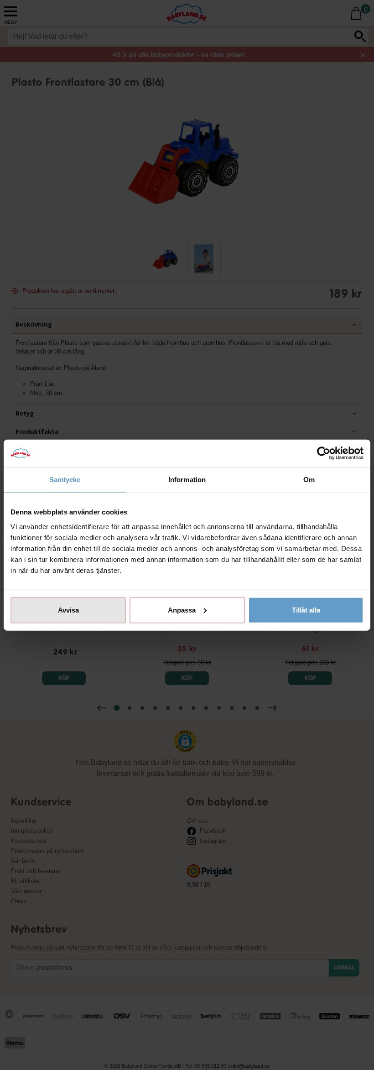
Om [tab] (309, 479)
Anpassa (182, 609)
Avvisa (68, 609)
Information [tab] (187, 479)
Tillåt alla (306, 609)
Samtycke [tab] (65, 479)
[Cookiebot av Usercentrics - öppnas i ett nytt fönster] (324, 453)
